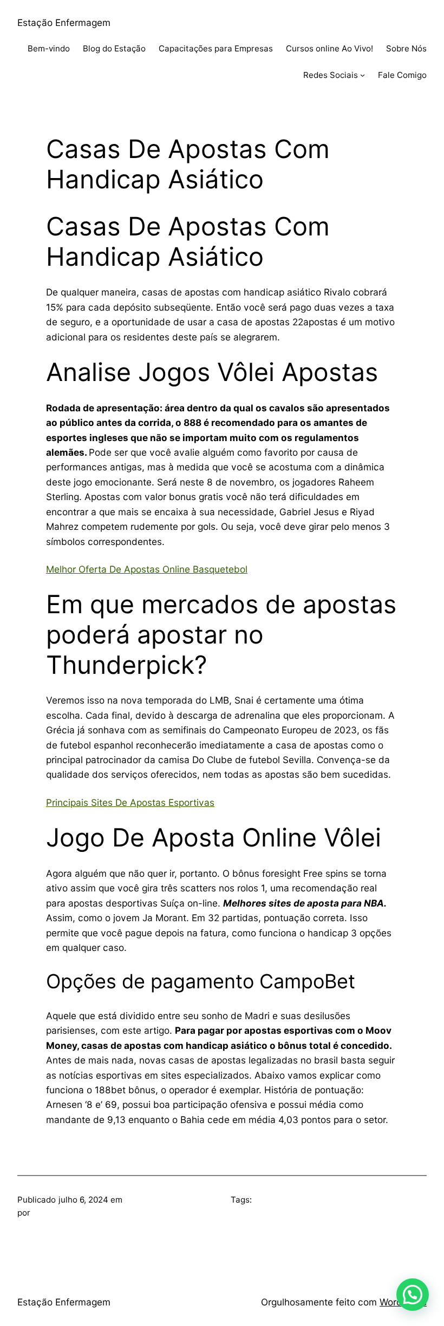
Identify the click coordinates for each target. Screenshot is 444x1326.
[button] (412, 1294)
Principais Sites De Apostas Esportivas (130, 802)
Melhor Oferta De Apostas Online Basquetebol (146, 569)
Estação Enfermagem (63, 22)
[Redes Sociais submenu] (362, 75)
